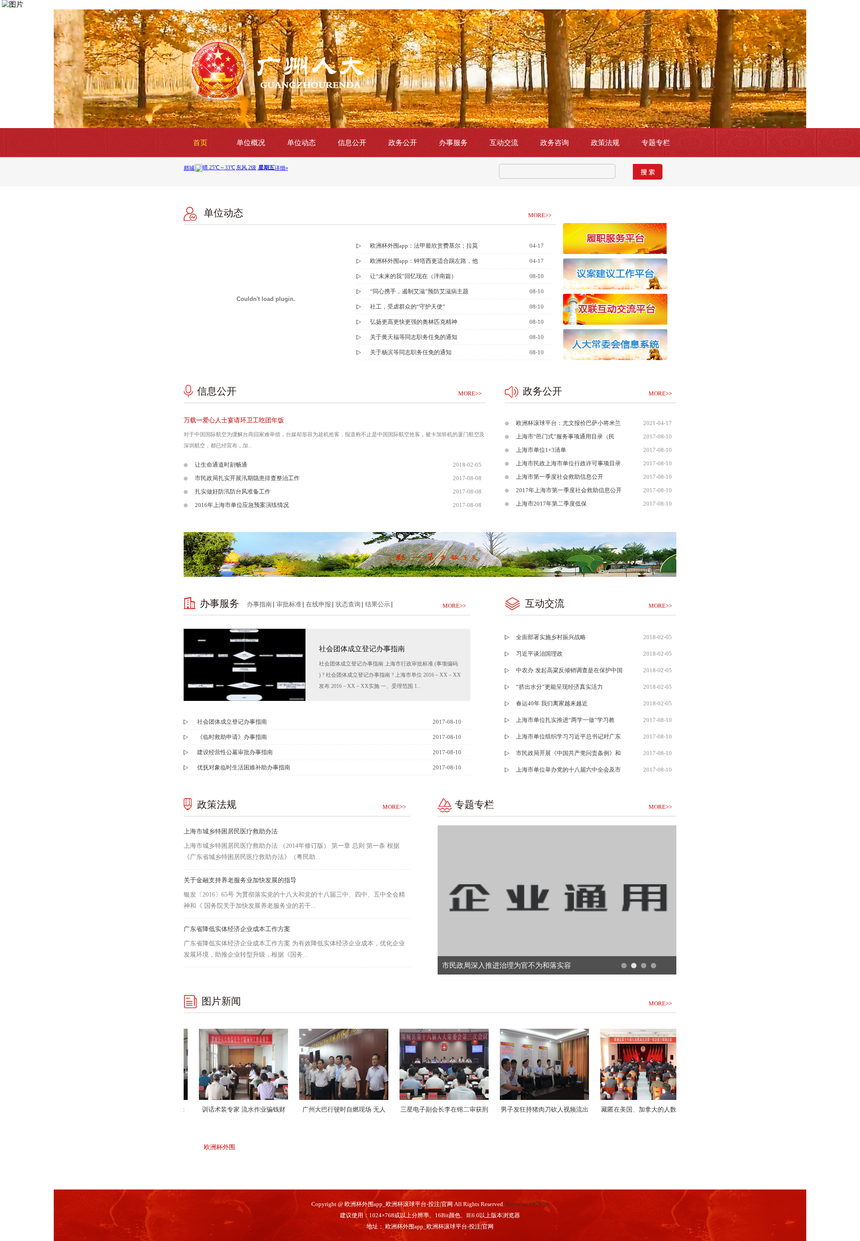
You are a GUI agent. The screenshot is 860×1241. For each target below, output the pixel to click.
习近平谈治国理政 (539, 653)
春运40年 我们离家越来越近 (552, 703)
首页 (200, 142)
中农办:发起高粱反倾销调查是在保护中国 (569, 670)
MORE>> (539, 215)
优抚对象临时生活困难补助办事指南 (243, 767)
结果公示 (377, 604)
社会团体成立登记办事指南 (232, 721)
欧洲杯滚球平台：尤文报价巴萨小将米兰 (568, 423)
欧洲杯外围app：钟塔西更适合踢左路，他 (424, 261)
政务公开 (402, 142)
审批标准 (288, 604)
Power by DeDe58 (527, 1204)
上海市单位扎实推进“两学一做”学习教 (565, 720)
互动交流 (504, 142)
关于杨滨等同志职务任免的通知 (411, 352)
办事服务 (453, 142)
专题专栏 (655, 142)
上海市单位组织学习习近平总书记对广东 (568, 736)
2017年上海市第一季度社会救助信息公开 (569, 490)
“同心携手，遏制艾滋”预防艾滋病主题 (419, 291)
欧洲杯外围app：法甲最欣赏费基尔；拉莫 (424, 245)
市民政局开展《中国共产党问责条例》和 (568, 753)
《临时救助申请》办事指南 (232, 737)
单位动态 (301, 142)
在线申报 (318, 604)
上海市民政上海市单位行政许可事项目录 (568, 463)
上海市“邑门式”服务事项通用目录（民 (565, 436)
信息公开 (352, 142)
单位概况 (250, 142)
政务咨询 (554, 142)
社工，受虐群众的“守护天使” (407, 306)
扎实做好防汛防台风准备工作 (233, 491)
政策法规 (605, 142)
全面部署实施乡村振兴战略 (551, 637)
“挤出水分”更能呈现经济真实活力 (559, 686)
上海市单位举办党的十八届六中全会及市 (568, 769)
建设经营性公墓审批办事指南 (235, 752)
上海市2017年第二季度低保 (551, 503)
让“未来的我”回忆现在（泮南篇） (413, 276)
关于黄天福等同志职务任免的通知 (413, 337)
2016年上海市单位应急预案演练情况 (242, 505)
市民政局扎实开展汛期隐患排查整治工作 (247, 478)
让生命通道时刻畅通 (221, 464)
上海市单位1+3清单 (541, 450)
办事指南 (259, 604)
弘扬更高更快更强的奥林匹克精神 (413, 321)
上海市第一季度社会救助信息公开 (559, 476)
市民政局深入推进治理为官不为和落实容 (506, 965)
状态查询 (348, 604)
